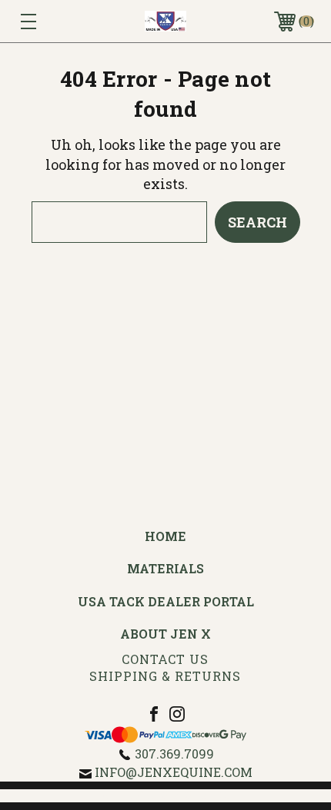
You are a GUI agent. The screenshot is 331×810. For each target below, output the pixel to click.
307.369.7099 (174, 753)
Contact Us (165, 659)
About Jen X (165, 634)
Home (165, 536)
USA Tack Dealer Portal (166, 601)
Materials (165, 568)
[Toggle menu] (50, 21)
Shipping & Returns (165, 676)
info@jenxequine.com (173, 772)
